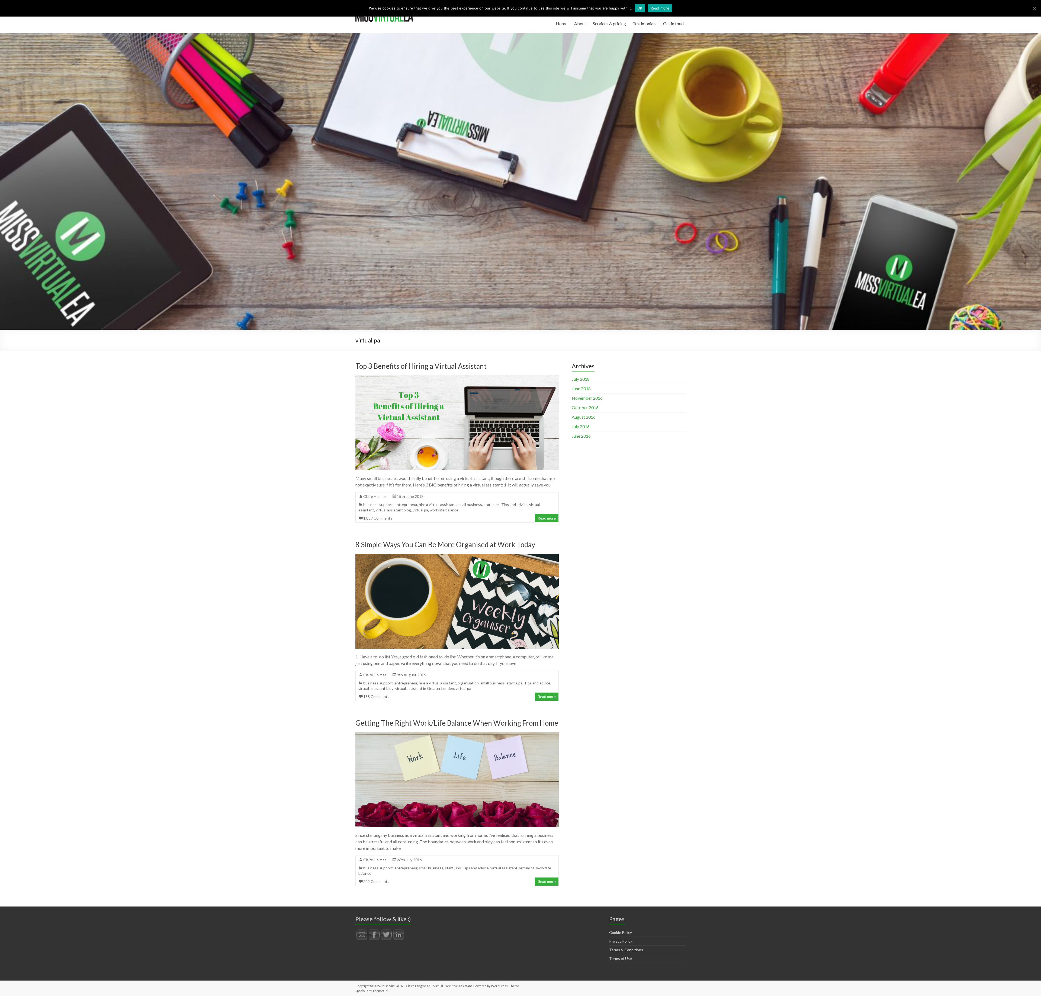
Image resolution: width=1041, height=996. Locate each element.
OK (639, 8)
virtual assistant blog (393, 510)
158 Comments (376, 696)
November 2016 (587, 398)
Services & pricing (609, 23)
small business (470, 504)
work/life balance (444, 510)
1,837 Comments (377, 518)
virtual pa (420, 510)
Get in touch (674, 23)
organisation (468, 683)
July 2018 (581, 379)
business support (378, 504)
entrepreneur (405, 504)
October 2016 (585, 407)
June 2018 (581, 388)
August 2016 (584, 416)
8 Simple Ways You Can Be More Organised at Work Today (445, 544)
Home (561, 23)
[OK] (1034, 8)
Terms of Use (620, 958)
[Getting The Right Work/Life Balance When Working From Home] (457, 734)
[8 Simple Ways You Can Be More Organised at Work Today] (457, 556)
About (580, 23)
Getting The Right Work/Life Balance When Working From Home (456, 723)
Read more (547, 518)
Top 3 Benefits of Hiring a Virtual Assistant (421, 366)
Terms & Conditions (626, 949)
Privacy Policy (620, 941)
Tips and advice (514, 504)
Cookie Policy (620, 932)
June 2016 (581, 435)
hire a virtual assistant (437, 504)
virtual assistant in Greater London (424, 688)
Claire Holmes (375, 496)
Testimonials (644, 23)
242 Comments (376, 881)
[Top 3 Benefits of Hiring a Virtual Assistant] (457, 377)
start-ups (492, 504)
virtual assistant (504, 868)
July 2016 (581, 426)
